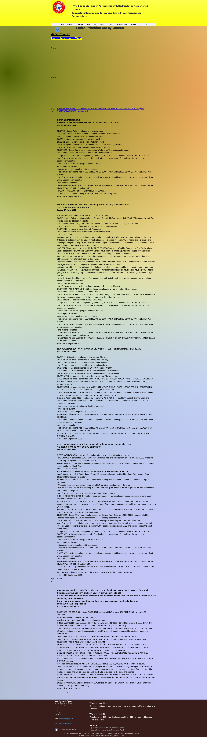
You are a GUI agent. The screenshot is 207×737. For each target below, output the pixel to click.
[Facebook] (56, 729)
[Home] (57, 29)
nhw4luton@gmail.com (66, 718)
